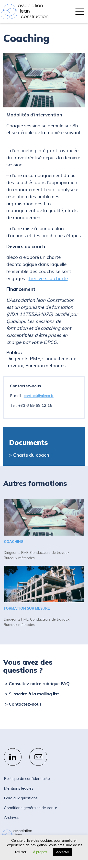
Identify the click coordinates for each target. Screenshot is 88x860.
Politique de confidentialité (27, 778)
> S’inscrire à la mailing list (32, 693)
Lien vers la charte (48, 278)
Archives (11, 817)
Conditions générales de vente (30, 807)
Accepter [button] (62, 852)
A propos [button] (40, 852)
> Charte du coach (29, 455)
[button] (79, 11)
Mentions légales (18, 788)
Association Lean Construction (24, 11)
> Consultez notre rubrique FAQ (37, 683)
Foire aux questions (21, 797)
